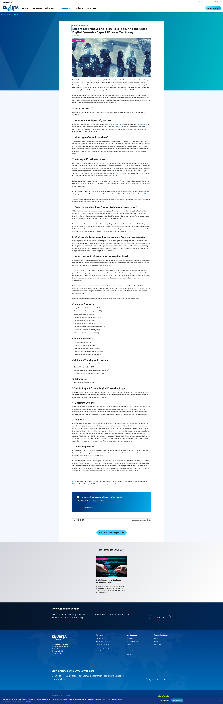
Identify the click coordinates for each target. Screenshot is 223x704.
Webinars (79, 8)
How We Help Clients (132, 641)
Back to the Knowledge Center (111, 532)
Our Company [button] (91, 8)
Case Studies (157, 645)
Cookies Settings (164, 700)
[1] (116, 176)
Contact (210, 2)
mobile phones (118, 124)
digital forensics (86, 80)
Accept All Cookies (177, 700)
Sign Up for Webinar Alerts (158, 680)
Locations (202, 2)
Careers (194, 2)
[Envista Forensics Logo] (59, 637)
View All (98, 651)
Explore (217, 2)
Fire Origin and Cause (102, 645)
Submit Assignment (213, 8)
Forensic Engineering (102, 648)
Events (128, 645)
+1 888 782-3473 (57, 653)
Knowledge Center (6, 14)
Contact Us (160, 617)
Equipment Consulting (103, 641)
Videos (155, 648)
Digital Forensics (101, 638)
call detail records (140, 124)
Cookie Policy (28, 701)
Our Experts (37, 8)
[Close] (220, 700)
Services (99, 635)
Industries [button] (49, 8)
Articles (16, 14)
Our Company (132, 635)
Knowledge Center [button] (64, 8)
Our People (129, 638)
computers (110, 124)
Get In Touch (88, 507)
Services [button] (25, 8)
